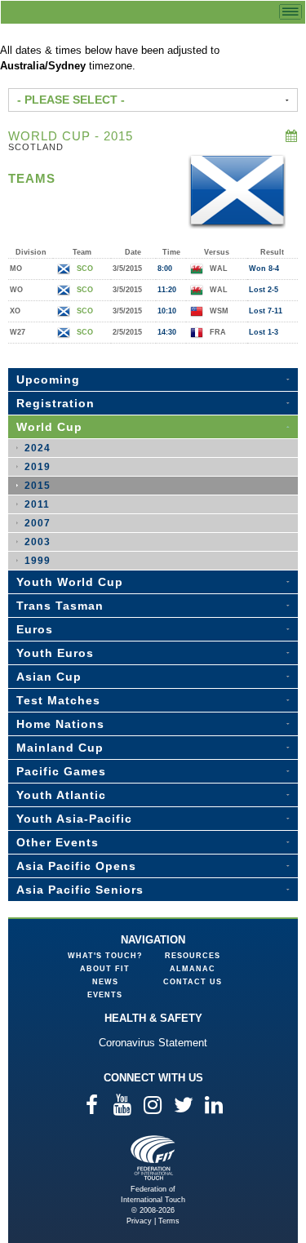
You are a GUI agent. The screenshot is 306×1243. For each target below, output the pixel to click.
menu (290, 12)
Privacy (139, 1221)
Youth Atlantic (61, 794)
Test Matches (58, 700)
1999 (37, 560)
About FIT (105, 969)
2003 (37, 542)
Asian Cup (49, 676)
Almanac (192, 969)
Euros (34, 629)
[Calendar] (292, 136)
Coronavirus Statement (153, 1043)
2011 (37, 504)
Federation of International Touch (153, 1157)
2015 (37, 485)
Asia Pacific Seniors (80, 889)
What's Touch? (105, 956)
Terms (169, 1221)
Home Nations (60, 723)
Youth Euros (55, 652)
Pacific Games (61, 771)
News (105, 982)
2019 (37, 467)
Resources (192, 956)
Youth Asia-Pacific (74, 818)
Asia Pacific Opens (76, 865)
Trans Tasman (60, 605)
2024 (37, 448)
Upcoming (48, 379)
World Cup (49, 426)
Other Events (57, 842)
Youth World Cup (69, 581)
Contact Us (192, 982)
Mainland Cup (60, 747)
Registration (55, 403)
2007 (37, 523)
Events (104, 995)
